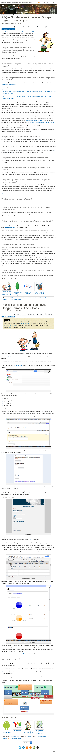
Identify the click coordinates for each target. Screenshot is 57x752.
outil (48, 297)
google (44, 297)
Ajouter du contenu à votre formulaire (33, 120)
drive (39, 297)
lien (30, 539)
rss (38, 2)
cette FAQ (11, 327)
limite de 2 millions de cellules (39, 202)
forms (41, 297)
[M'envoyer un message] (34, 747)
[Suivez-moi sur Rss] (30, 747)
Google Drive (19, 365)
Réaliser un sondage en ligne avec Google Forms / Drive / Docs (20, 31)
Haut (54, 751)
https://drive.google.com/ (10, 325)
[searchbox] (48, 2)
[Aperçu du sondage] (28, 482)
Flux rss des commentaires (15, 299)
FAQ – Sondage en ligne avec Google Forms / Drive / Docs (26, 19)
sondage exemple (20, 653)
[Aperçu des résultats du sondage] (28, 641)
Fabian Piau (4, 23)
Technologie (28, 297)
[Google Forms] (28, 712)
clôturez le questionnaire (10, 227)
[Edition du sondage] (28, 446)
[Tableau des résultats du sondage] (28, 577)
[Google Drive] (28, 389)
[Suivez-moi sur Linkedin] (23, 747)
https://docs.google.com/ (26, 323)
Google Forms (11, 356)
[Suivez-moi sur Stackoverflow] (27, 747)
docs (36, 297)
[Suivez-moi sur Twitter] (20, 747)
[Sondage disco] (28, 532)
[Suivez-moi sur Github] (38, 747)
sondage (5, 299)
